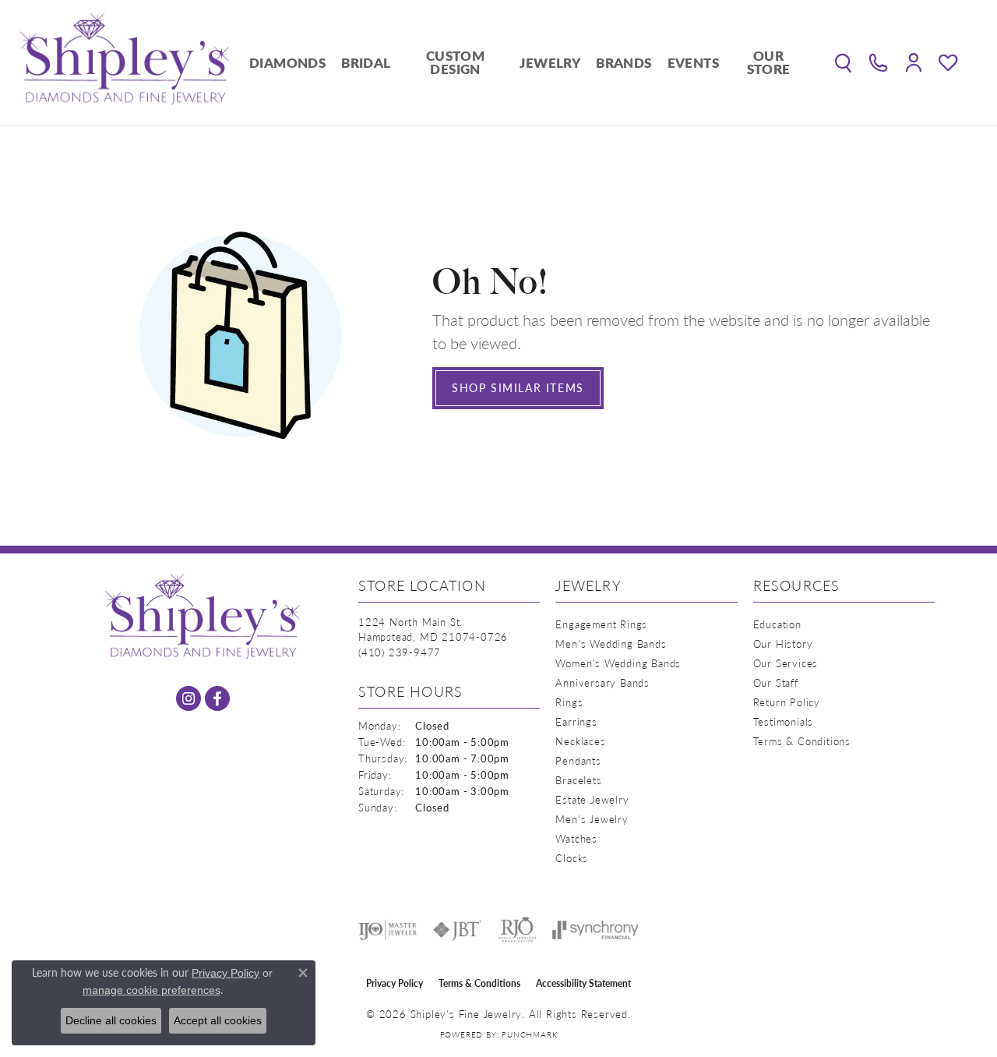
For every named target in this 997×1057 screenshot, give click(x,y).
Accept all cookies (218, 1020)
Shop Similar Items (518, 387)
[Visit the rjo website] (517, 929)
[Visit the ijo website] (387, 929)
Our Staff (775, 682)
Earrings (576, 721)
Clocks (571, 857)
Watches (576, 838)
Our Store (769, 62)
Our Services (786, 663)
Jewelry (550, 62)
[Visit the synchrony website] (595, 929)
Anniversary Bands (602, 682)
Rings (569, 702)
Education (777, 624)
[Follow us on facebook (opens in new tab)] (217, 698)
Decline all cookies (111, 1020)
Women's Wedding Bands (618, 663)
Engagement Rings (601, 624)
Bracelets (578, 779)
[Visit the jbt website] (457, 929)
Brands (623, 62)
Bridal (365, 62)
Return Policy (786, 702)
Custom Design (455, 62)
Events (693, 62)
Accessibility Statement (583, 983)
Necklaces (580, 741)
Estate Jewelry (592, 799)
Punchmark (529, 1034)
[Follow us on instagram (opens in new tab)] (188, 698)
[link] (878, 62)
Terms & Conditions (802, 741)
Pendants (578, 760)
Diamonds (287, 62)
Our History (783, 643)
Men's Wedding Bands (610, 643)
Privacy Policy (394, 983)
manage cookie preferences (151, 990)
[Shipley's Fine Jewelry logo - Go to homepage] (124, 62)
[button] (843, 62)
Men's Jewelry (591, 818)
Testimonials (783, 721)
